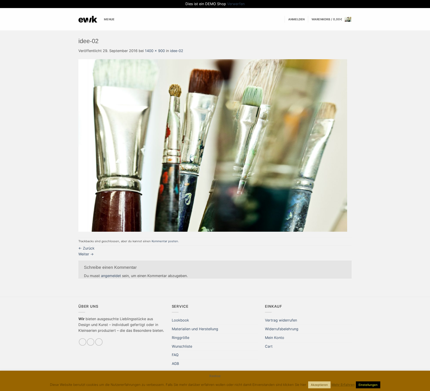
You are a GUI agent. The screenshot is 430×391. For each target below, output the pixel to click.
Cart (269, 346)
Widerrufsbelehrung (281, 329)
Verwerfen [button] (236, 4)
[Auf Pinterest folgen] (99, 342)
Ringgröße (180, 337)
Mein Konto (274, 337)
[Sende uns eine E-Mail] (90, 342)
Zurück (86, 248)
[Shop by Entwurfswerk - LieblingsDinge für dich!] (87, 19)
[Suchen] (280, 19)
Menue (109, 19)
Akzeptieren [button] (319, 385)
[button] (296, 19)
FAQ (175, 355)
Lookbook (180, 320)
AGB (175, 363)
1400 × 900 (155, 50)
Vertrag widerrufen (281, 320)
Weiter (86, 254)
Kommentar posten (165, 241)
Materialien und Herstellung (195, 329)
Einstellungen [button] (368, 385)
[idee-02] (212, 145)
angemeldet (111, 275)
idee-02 (176, 50)
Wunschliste (182, 346)
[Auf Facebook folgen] (82, 342)
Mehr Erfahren (343, 385)
